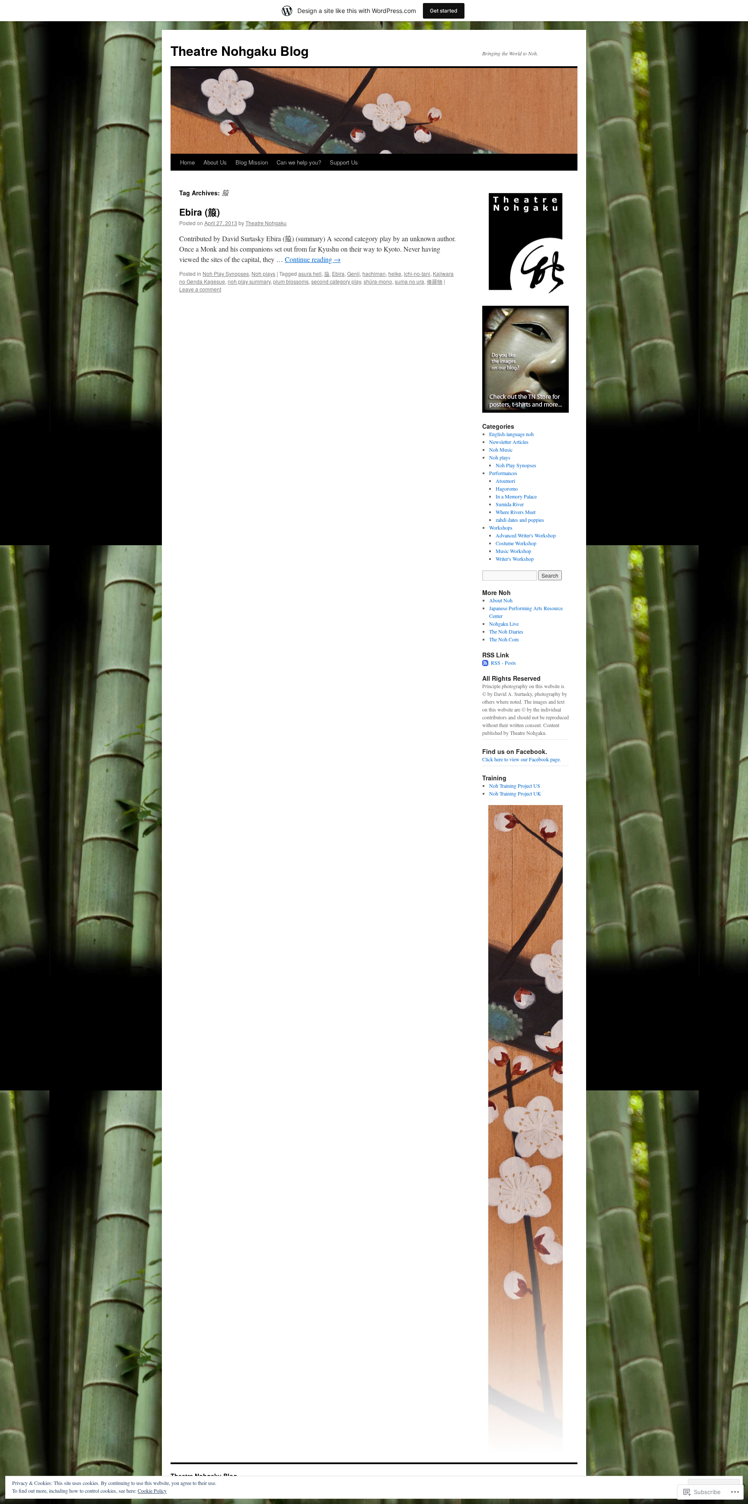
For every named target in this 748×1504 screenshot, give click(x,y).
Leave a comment (200, 289)
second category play (336, 281)
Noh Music (501, 449)
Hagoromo (507, 488)
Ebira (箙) (199, 211)
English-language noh (511, 433)
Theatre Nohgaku (266, 222)
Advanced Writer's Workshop (526, 535)
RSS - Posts (503, 662)
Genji (353, 273)
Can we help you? (299, 162)
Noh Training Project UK (515, 793)
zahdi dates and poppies (520, 519)
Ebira (338, 273)
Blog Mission (251, 162)
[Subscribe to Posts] (485, 662)
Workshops (501, 527)
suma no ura (409, 281)
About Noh (501, 600)
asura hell (310, 273)
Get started (444, 10)
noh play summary (249, 281)
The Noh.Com (504, 639)
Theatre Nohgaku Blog (240, 50)
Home (187, 162)
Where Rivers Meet (515, 511)
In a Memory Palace (516, 496)
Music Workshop (513, 550)
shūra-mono (378, 281)
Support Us (344, 162)
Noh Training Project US (514, 785)
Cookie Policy (152, 1490)
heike (394, 273)
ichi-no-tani (417, 273)
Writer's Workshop (515, 558)
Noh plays (263, 273)
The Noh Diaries (506, 631)
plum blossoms (291, 281)
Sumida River (510, 504)
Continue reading (313, 259)
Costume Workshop (516, 543)
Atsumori (505, 480)
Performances (503, 472)
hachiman (374, 273)
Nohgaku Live (504, 623)
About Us (215, 162)
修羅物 (434, 281)
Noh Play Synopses (226, 273)
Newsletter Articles (509, 441)
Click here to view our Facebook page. (521, 759)
